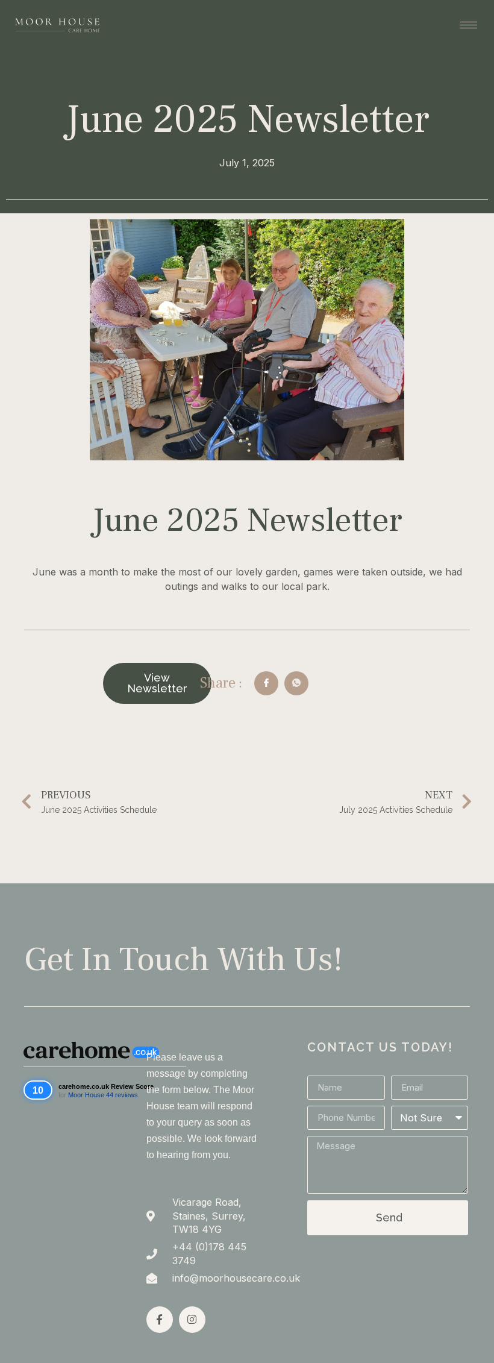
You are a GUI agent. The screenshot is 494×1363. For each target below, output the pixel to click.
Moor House (86, 1094)
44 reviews (122, 1094)
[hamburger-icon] (468, 25)
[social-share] (266, 683)
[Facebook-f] (159, 1319)
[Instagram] (192, 1319)
